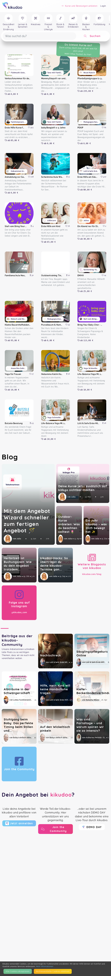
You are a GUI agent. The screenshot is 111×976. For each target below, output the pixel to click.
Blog (10, 456)
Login (103, 6)
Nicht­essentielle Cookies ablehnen (53, 971)
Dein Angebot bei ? (38, 794)
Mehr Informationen (44, 966)
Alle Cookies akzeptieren (17, 971)
